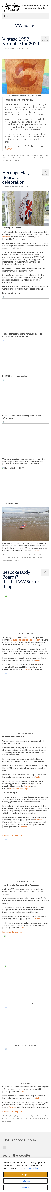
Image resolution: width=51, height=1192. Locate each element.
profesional (10, 557)
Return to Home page (18, 788)
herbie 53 (36, 1116)
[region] (25, 1175)
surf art (22, 158)
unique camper (38, 1118)
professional (10, 158)
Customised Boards (17, 48)
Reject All (25, 1187)
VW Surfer (16, 160)
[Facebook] (4, 1147)
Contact (8, 148)
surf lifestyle (34, 158)
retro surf (16, 158)
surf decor (27, 158)
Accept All (25, 1174)
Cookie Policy (33, 1168)
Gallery (39, 660)
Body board (18, 1116)
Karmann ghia (43, 1116)
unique (11, 160)
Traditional (5, 160)
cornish (24, 155)
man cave (45, 155)
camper (10, 155)
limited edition (38, 155)
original (4, 158)
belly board (6, 1116)
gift (31, 1116)
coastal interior (17, 155)
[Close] (48, 1159)
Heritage (6, 236)
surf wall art (41, 158)
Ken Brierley (30, 155)
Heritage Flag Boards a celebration (24, 640)
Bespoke (5, 155)
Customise (25, 1181)
